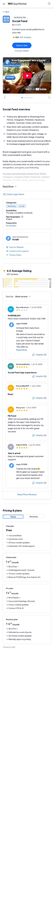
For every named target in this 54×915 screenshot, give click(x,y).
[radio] (13, 516)
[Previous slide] (5, 97)
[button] (22, 217)
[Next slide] (49, 97)
